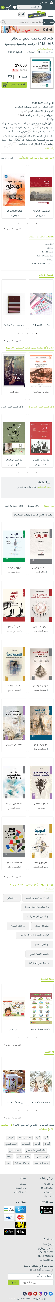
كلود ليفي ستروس (13, 631)
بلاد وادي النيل (23, 1157)
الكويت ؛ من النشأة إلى (41, 460)
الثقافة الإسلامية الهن (14, 211)
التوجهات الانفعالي (40, 803)
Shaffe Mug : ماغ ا (14, 1103)
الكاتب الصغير (14, 1030)
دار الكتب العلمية (18, 926)
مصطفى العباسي (44, 49)
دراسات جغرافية (22, 1163)
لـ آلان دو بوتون (14, 464)
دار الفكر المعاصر (42, 945)
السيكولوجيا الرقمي (40, 627)
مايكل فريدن (40, 572)
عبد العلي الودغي (39, 867)
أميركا (47, 1144)
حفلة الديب (14, 392)
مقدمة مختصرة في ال (41, 568)
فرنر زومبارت (13, 572)
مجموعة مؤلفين (40, 690)
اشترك (13, 1283)
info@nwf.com (45, 1256)
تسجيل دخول (44, 2)
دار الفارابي (11, 898)
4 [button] (23, 223)
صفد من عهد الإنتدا (41, 392)
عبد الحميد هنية (40, 749)
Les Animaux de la (40, 1030)
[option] (40, 192)
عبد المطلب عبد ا (39, 631)
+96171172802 (46, 1252)
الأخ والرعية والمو (41, 745)
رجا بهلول (40, 808)
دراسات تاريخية (41, 1163)
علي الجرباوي (13, 808)
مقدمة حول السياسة (14, 803)
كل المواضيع (7, 1125)
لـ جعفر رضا (14, 216)
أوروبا (37, 1144)
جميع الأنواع (26, 111)
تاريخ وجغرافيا (46, 1129)
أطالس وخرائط (24, 1138)
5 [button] (18, 223)
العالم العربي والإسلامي (36, 1150)
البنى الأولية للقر (14, 627)
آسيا (38, 1138)
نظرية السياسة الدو (14, 862)
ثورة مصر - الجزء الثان (41, 211)
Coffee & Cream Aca (14, 325)
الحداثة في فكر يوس (14, 745)
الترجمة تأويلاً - (14, 686)
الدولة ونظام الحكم (40, 686)
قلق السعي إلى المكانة (14, 460)
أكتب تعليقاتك (44, 487)
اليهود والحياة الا (14, 568)
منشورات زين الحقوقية (39, 963)
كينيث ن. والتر (13, 867)
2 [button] (32, 223)
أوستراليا (26, 1144)
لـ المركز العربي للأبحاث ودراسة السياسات (33, 515)
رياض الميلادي (13, 690)
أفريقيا (10, 1138)
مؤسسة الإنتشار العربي (39, 954)
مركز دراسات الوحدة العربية (37, 907)
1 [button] (36, 223)
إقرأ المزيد (49, 148)
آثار (46, 1138)
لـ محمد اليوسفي (40, 464)
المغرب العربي (15, 1150)
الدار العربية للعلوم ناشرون (37, 898)
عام (8, 1163)
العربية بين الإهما (40, 862)
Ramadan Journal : (41, 1103)
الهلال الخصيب (41, 1157)
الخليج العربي (11, 1144)
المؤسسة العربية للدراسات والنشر (34, 935)
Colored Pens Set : (41, 325)
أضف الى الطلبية (17, 85)
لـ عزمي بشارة (40, 216)
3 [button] (27, 223)
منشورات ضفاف (42, 926)
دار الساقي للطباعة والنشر (38, 917)
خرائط (9, 1157)
